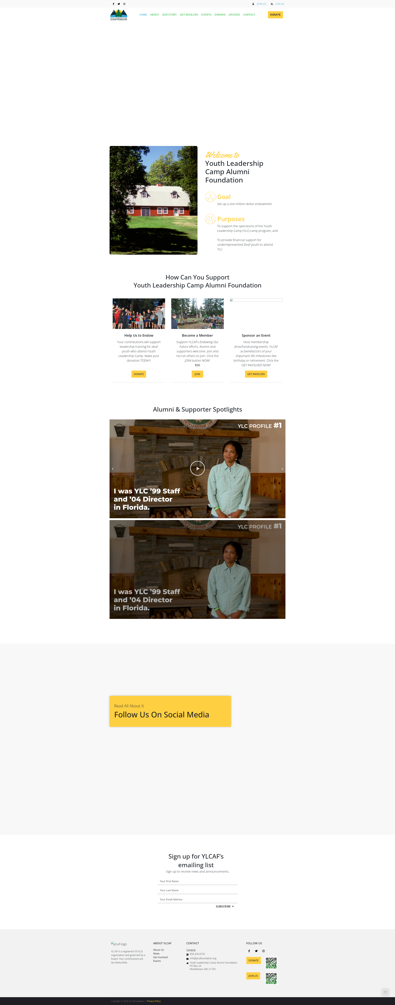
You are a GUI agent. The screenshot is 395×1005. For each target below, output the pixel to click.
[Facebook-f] (113, 4)
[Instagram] (124, 4)
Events (206, 14)
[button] (112, 468)
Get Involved (189, 14)
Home (143, 14)
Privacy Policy (154, 1001)
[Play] (197, 469)
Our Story (169, 14)
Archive (234, 14)
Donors (220, 14)
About (154, 14)
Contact (249, 14)
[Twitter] (118, 4)
